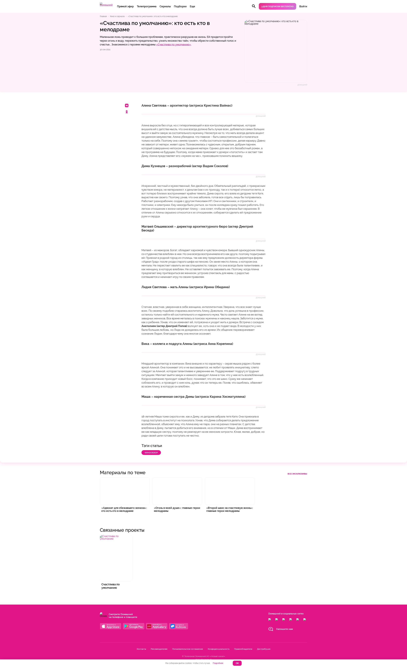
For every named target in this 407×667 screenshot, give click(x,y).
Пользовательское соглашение (187, 649)
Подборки (180, 6)
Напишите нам (284, 629)
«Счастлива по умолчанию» (173, 44)
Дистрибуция (263, 649)
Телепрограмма (146, 6)
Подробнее (218, 663)
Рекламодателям (159, 649)
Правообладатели (243, 649)
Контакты (141, 649)
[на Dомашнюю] (106, 4)
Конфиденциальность (218, 649)
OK (237, 663)
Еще (192, 6)
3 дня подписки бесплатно (277, 6)
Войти (303, 6)
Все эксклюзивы (297, 474)
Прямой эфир (125, 6)
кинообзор (151, 452)
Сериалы (165, 6)
